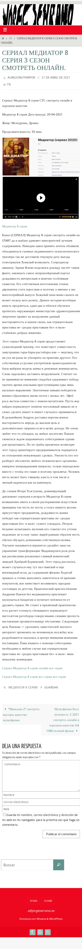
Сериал (7, 666)
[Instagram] (40, 929)
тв (10, 38)
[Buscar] (58, 862)
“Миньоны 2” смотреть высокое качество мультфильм (21, 711)
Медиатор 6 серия (22, 685)
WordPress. (56, 916)
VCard (48, 898)
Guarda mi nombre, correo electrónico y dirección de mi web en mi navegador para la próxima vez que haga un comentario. (40, 817)
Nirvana (41, 916)
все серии (55, 666)
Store (34, 898)
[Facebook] (32, 929)
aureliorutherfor (21, 77)
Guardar (51, 685)
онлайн (43, 666)
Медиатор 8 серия (14, 224)
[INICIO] (3, 38)
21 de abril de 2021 (56, 77)
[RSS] (47, 929)
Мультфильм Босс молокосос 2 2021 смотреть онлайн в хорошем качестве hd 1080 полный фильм (62, 717)
